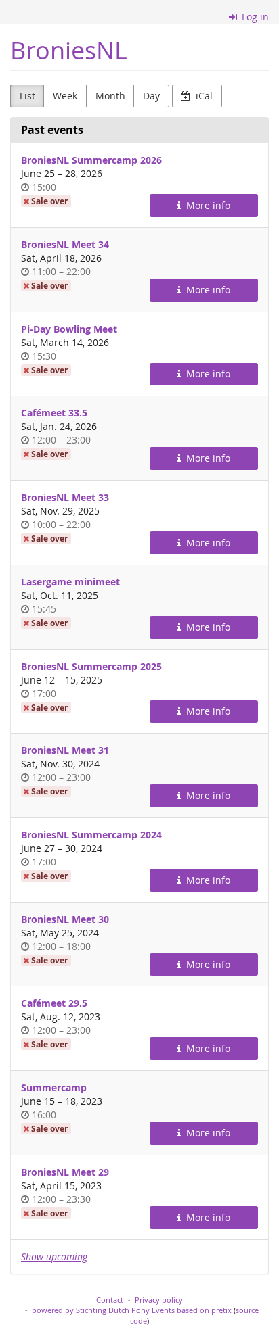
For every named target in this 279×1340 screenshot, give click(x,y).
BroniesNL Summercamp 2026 (91, 159)
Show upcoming (54, 1256)
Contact (109, 1300)
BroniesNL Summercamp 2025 (91, 666)
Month (110, 95)
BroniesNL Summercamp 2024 (91, 834)
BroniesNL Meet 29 (65, 1172)
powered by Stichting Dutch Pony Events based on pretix (132, 1310)
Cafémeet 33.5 (54, 412)
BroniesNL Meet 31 (65, 750)
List (27, 95)
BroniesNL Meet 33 (65, 497)
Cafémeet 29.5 (54, 1003)
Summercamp (54, 1087)
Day (151, 95)
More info (207, 205)
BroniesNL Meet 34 (65, 244)
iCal (203, 95)
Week (65, 95)
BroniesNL (68, 50)
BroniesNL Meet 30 (65, 919)
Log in (254, 16)
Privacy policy (159, 1300)
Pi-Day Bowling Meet (69, 328)
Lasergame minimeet (70, 581)
